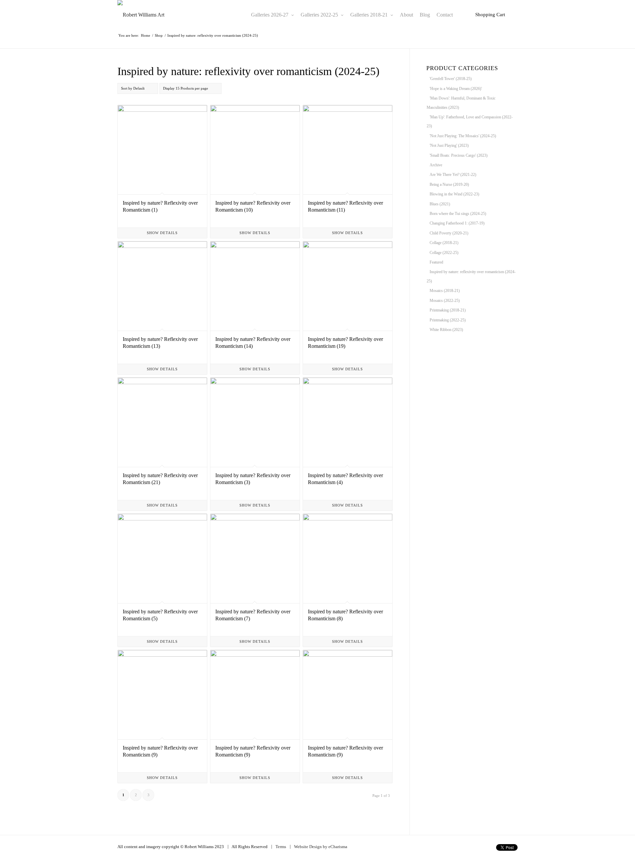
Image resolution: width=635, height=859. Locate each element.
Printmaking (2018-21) (448, 310)
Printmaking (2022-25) (448, 320)
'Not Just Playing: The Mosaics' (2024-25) (463, 136)
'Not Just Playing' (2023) (449, 145)
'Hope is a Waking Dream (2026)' (456, 88)
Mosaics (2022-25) (445, 300)
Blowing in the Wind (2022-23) (454, 194)
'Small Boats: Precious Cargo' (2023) (458, 155)
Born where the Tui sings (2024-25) (458, 213)
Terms (280, 846)
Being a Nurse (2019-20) (449, 184)
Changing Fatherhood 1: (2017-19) (457, 223)
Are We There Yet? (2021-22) (453, 174)
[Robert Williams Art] (140, 15)
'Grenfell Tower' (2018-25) (451, 78)
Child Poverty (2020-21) (449, 233)
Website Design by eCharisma (320, 846)
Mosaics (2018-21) (445, 290)
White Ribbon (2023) (446, 329)
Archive (436, 165)
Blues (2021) (440, 204)
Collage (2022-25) (444, 252)
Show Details (162, 233)
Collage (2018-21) (444, 242)
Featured (436, 262)
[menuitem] (272, 15)
